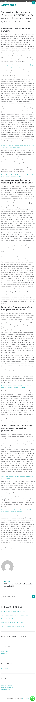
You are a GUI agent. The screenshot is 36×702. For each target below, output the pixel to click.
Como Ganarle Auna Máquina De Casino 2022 (15, 611)
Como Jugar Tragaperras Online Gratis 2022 (14, 615)
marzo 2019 (4, 653)
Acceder (3, 683)
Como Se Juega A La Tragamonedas (12, 626)
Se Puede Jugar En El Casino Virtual (12, 622)
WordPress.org (5, 689)
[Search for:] (16, 596)
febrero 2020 (5, 651)
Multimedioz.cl (25, 698)
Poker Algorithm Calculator (9, 619)
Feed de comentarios (8, 687)
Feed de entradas (6, 685)
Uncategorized (5, 668)
